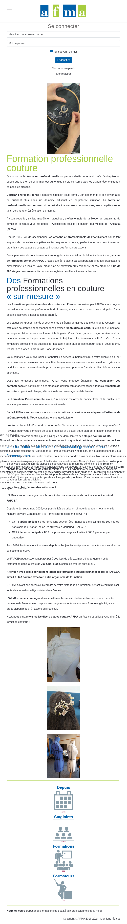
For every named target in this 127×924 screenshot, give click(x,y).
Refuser (22, 488)
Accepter (7, 488)
